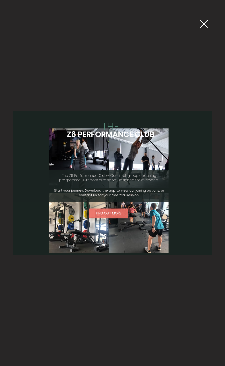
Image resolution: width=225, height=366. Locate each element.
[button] (204, 24)
